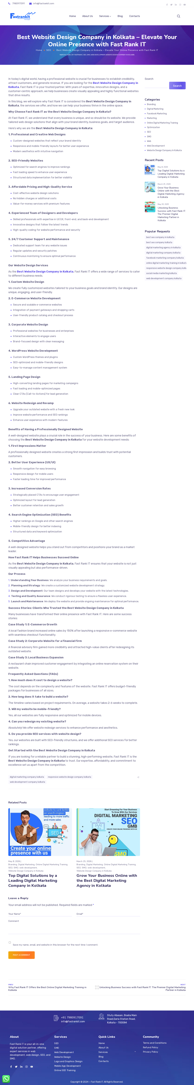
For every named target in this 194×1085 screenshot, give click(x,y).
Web (149, 141)
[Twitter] (171, 5)
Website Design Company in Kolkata (120, 55)
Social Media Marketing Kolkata (161, 273)
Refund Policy (150, 1047)
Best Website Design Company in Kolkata (45, 271)
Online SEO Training (65, 1070)
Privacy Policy (150, 1051)
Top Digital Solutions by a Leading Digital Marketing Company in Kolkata (32, 880)
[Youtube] (185, 5)
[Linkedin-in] (176, 5)
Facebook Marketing (157, 113)
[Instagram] (180, 5)
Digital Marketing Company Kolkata (27, 777)
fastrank (78, 55)
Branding (12, 864)
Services (104, 16)
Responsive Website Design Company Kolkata (69, 777)
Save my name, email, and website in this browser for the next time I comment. (55, 944)
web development (98, 55)
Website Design (62, 1056)
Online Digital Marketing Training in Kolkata (166, 263)
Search (149, 79)
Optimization (153, 127)
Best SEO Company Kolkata (159, 242)
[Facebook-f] (167, 5)
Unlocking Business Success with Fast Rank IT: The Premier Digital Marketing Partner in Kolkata (172, 214)
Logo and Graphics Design (68, 1061)
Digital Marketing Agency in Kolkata (163, 247)
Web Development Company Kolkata (27, 782)
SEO (48, 50)
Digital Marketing (26, 864)
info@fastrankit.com (43, 3)
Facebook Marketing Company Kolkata (165, 258)
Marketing (152, 118)
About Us (87, 16)
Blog (120, 16)
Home (72, 16)
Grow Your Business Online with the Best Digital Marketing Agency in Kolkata (107, 880)
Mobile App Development (67, 1065)
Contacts (134, 16)
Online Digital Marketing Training (51, 864)
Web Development (64, 1052)
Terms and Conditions (155, 1043)
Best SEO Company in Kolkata (160, 237)
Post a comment (21, 955)
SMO (88, 55)
